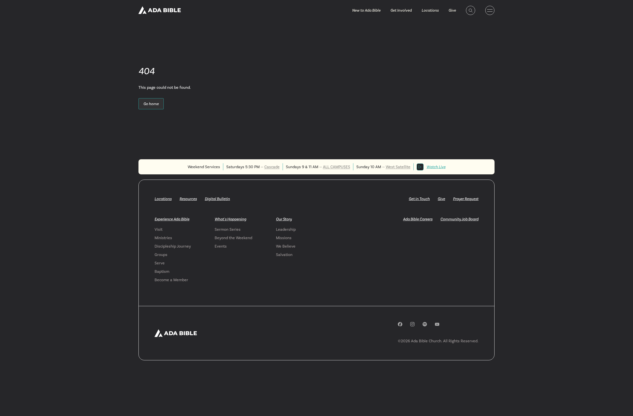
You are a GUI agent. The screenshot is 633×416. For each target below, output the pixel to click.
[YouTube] (437, 324)
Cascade (272, 166)
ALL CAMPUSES (336, 166)
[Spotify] (425, 324)
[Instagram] (412, 324)
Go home (151, 103)
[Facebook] (400, 324)
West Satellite (398, 166)
